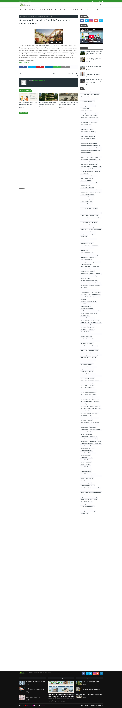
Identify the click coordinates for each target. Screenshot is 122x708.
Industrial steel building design (94, 294)
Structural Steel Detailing (86, 462)
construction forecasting (85, 185)
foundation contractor (85, 250)
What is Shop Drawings (85, 504)
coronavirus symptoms (95, 217)
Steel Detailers (96, 401)
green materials (96, 266)
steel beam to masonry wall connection (88, 392)
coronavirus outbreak (94, 215)
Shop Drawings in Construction (87, 369)
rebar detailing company (93, 350)
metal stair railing (96, 310)
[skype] (102, 1)
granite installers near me (86, 266)
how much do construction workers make (89, 280)
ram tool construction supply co (87, 343)
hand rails (97, 269)
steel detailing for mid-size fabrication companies (90, 406)
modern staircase (93, 313)
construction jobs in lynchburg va (87, 187)
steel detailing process (85, 408)
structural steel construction (86, 457)
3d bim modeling (84, 103)
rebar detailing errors (85, 352)
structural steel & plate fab (86, 445)
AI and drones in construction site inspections (90, 120)
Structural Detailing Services (86, 431)
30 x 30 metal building (85, 92)
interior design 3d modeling (86, 296)
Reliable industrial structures (86, 362)
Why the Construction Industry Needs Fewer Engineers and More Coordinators (28, 104)
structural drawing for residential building (89, 436)
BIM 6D (99, 159)
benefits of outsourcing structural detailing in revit (90, 145)
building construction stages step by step (89, 164)
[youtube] (96, 20)
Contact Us (100, 705)
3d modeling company (85, 108)
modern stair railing (85, 313)
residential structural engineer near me (88, 366)
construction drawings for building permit (89, 182)
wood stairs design (84, 513)
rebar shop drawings (85, 359)
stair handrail (83, 383)
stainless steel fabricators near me (88, 378)
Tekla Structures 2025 (85, 490)
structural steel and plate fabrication (88, 452)
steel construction (95, 399)
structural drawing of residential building (89, 438)
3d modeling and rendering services (88, 106)
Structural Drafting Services (86, 434)
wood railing (92, 511)
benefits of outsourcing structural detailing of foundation (89, 148)
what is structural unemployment (87, 506)
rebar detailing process (85, 355)
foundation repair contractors (86, 259)
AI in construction (84, 122)
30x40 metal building (95, 94)
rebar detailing (84, 350)
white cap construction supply (86, 508)
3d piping (82, 115)
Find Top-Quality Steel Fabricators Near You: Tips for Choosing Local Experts (94, 60)
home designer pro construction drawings (89, 275)
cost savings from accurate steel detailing (89, 222)
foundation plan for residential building (88, 257)
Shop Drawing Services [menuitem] (86, 9)
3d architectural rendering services (88, 101)
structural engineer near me (95, 441)
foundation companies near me (87, 248)
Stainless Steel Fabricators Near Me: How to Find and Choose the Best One (35, 682)
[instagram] (97, 1)
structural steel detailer (85, 459)
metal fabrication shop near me (87, 308)
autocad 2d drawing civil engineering (88, 136)
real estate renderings (85, 345)
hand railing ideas (89, 269)
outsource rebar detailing (96, 322)
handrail (92, 271)
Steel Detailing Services (96, 408)
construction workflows (85, 206)
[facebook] (93, 1)
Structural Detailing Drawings (95, 429)
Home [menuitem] (21, 9)
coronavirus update (84, 220)
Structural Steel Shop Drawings (87, 478)
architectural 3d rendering (86, 127)
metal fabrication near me (86, 306)
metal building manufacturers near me (88, 301)
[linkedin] (101, 673)
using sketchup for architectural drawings (89, 497)
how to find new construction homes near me (89, 289)
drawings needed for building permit (88, 234)
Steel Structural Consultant (26, 26)
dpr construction (84, 229)
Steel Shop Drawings (85, 422)
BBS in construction (84, 140)
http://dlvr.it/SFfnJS (24, 62)
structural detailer (84, 429)
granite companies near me (86, 262)
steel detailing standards (86, 413)
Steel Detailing (84, 404)
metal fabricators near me (86, 310)
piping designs (83, 327)
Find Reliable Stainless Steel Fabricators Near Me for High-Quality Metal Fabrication (34, 697)
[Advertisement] (48, 207)
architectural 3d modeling (86, 124)
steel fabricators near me (86, 417)
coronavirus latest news (85, 213)
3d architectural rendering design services (89, 99)
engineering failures (85, 241)
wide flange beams (84, 511)
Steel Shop (90, 420)
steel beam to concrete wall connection (88, 390)
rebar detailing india (95, 352)
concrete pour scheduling (86, 180)
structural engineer (84, 441)
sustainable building (96, 487)
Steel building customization (86, 397)
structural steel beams (85, 455)
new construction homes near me (87, 317)
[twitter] (95, 1)
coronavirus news (84, 215)
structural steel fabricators (86, 471)
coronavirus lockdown (96, 213)
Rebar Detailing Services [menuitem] (73, 9)
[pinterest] (100, 1)
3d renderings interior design (91, 115)
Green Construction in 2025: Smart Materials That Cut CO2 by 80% (47, 103)
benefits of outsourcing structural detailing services (91, 150)
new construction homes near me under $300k (90, 320)
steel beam (92, 385)
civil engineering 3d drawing (94, 168)
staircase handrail (84, 385)
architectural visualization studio (87, 134)
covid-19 (82, 224)
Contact (29, 1)
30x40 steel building (85, 96)
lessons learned (96, 296)
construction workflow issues (86, 201)
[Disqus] (48, 169)
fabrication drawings (85, 245)
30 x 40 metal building (95, 92)
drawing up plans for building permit (88, 231)
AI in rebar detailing (93, 122)
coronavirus (95, 208)
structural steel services (85, 476)
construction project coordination (87, 194)
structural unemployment (86, 483)
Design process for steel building (87, 227)
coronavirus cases (93, 210)
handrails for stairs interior (95, 273)
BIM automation (84, 161)
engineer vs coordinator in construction (88, 238)
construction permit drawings (96, 192)
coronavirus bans (84, 210)
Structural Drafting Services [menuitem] (31, 9)
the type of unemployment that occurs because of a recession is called (91, 492)
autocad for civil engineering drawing (88, 138)
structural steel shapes (96, 476)
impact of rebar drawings (96, 292)
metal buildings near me (85, 303)
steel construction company (86, 401)
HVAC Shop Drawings (85, 292)
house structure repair (85, 278)
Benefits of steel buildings (86, 152)
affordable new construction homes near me (89, 117)
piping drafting (91, 327)
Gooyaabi (43, 705)
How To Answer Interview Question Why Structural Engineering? (90, 285)
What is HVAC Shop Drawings (86, 501)
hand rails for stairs (85, 271)
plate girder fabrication (85, 331)
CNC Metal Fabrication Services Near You (89, 175)
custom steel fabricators (90, 224)
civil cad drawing (84, 168)
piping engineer (84, 329)
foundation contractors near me (87, 252)
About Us (24, 1)
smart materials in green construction (88, 373)
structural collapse (84, 427)
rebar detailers (92, 348)
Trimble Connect (84, 494)
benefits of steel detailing (86, 154)
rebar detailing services (96, 355)
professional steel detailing (86, 336)
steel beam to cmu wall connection (87, 387)
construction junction (97, 189)
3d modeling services (85, 113)
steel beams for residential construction (89, 394)
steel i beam (83, 420)
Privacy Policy (94, 705)
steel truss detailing (95, 422)
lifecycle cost (83, 299)
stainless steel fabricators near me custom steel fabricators (90, 381)
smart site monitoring (85, 376)
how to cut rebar (84, 287)
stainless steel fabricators (96, 376)
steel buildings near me (85, 399)
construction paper (84, 192)
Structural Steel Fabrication (86, 469)
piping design (91, 324)
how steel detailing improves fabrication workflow (90, 282)
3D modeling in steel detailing (86, 110)
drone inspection (84, 236)
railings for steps (96, 341)
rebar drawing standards (86, 357)
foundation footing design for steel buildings (89, 255)
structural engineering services (87, 443)
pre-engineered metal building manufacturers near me (91, 334)
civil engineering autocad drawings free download (90, 171)
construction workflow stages (86, 203)
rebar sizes (93, 359)
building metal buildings (85, 166)
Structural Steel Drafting (85, 464)
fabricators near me (94, 245)
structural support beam (85, 480)
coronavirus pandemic (85, 217)
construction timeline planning (87, 199)
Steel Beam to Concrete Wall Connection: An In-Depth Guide (93, 73)
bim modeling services (93, 161)
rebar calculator (84, 348)
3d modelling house (95, 113)
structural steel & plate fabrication (87, 448)
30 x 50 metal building (85, 94)
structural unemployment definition (88, 485)
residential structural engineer (87, 364)
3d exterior (91, 103)
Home (20, 1)
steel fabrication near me (86, 415)
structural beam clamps (93, 424)
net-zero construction (85, 315)
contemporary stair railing (86, 208)
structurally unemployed (86, 487)
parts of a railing (84, 324)
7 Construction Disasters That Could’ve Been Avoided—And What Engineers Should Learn (68, 104)
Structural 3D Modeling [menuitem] (60, 9)
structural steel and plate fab (86, 450)
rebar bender (94, 345)
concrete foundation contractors (87, 178)
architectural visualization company (88, 131)
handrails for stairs (84, 273)
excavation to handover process (87, 243)
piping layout (91, 329)
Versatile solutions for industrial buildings (89, 499)
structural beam (84, 424)
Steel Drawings (95, 413)
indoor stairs (83, 294)
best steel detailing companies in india (88, 159)
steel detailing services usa (86, 410)
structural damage (93, 427)
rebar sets (94, 357)
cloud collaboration (85, 173)
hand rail (82, 269)
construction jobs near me (86, 189)
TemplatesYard (30, 705)
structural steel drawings (86, 466)
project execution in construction (87, 338)
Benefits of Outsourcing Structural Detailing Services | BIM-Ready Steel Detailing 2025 (94, 81)
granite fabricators (97, 262)
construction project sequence (87, 196)
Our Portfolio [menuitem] (97, 9)
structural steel (98, 443)
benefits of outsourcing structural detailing (89, 143)
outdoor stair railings (85, 322)
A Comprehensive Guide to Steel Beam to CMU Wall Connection (93, 67)
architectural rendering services (87, 129)
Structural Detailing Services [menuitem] (46, 9)
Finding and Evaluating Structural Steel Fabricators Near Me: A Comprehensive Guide (34, 689)
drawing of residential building (95, 229)
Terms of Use (87, 705)
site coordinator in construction (87, 371)
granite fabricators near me (86, 264)
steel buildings (96, 397)
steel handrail (95, 417)
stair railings (90, 383)
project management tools (86, 341)
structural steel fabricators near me (88, 473)
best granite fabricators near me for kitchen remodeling (89, 157)
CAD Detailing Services (96, 166)
